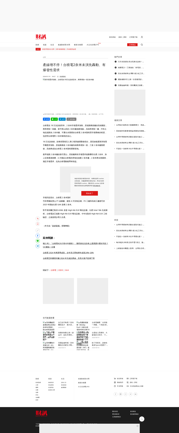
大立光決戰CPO (84, 386)
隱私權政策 (96, 186)
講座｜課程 (123, 37)
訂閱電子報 (133, 37)
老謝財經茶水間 (64, 45)
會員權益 (133, 411)
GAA (67, 270)
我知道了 (89, 193)
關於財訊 (115, 411)
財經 (37, 45)
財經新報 (63, 76)
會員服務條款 (134, 414)
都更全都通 (78, 45)
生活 (52, 45)
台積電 (53, 270)
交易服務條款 (116, 417)
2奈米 (60, 270)
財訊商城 (112, 37)
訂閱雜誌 (132, 45)
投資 (45, 45)
